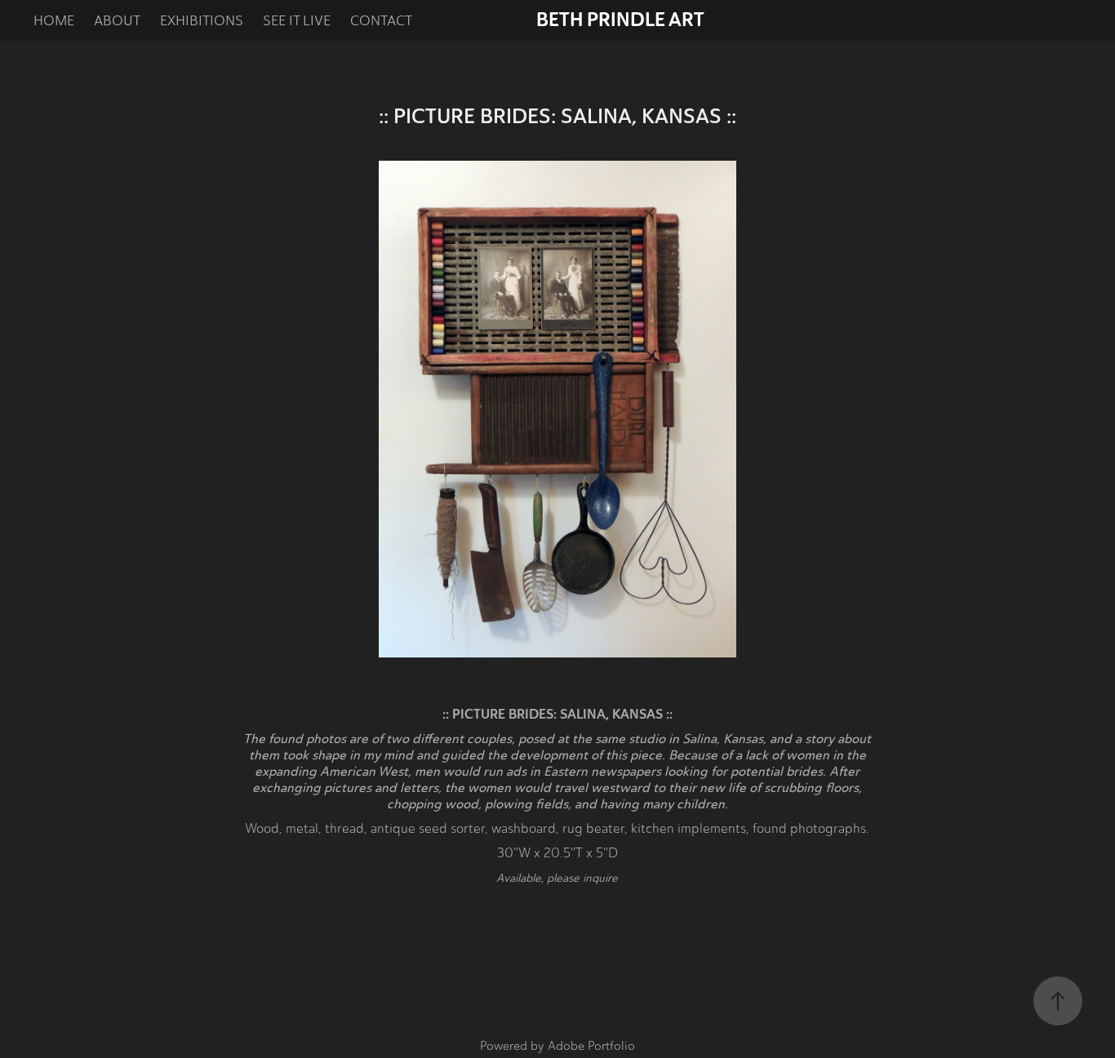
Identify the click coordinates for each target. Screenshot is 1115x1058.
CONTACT (381, 20)
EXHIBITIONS (201, 20)
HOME (53, 20)
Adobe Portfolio (591, 1045)
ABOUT (117, 20)
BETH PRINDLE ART (620, 20)
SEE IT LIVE (297, 20)
